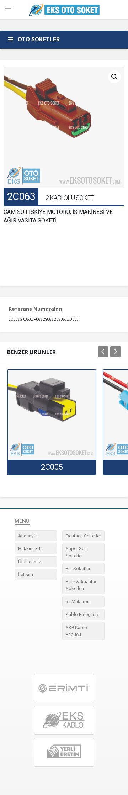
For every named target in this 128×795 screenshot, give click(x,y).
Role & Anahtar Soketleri (81, 585)
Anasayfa (28, 535)
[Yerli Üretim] (64, 752)
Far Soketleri (78, 568)
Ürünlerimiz (29, 561)
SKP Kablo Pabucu (76, 631)
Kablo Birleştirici (82, 614)
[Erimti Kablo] (64, 688)
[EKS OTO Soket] (64, 720)
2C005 (52, 467)
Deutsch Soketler (83, 535)
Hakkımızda (30, 548)
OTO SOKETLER (39, 39)
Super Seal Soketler (77, 552)
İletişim (25, 574)
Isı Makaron (78, 601)
